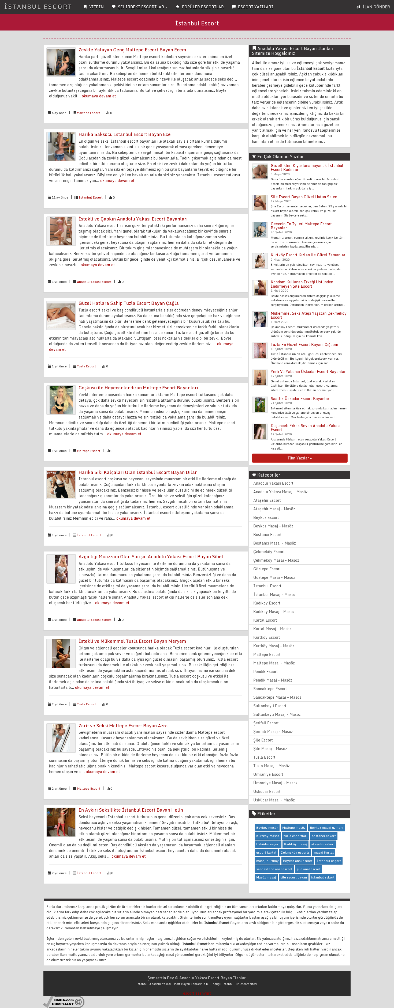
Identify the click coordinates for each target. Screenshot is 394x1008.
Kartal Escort (265, 620)
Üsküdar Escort (267, 791)
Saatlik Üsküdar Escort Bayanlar (300, 398)
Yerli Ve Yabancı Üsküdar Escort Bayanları (309, 371)
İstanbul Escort (91, 197)
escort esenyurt (197, 993)
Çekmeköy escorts (295, 852)
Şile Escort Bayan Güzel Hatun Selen (304, 197)
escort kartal (266, 852)
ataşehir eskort (323, 844)
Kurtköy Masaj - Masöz (273, 646)
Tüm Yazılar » (300, 458)
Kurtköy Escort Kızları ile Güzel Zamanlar (308, 255)
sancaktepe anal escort (274, 869)
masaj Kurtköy (267, 860)
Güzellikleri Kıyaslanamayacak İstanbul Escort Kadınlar (307, 167)
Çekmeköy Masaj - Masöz (276, 560)
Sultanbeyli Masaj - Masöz (277, 714)
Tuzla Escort (86, 366)
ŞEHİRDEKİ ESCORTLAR (141, 7)
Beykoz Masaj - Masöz (273, 526)
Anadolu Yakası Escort (94, 281)
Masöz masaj (266, 877)
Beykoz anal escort (298, 860)
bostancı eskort (324, 835)
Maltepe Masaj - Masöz (274, 663)
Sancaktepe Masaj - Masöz (277, 697)
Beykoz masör (267, 827)
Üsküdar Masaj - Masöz (274, 800)
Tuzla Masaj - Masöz (271, 766)
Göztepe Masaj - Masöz (274, 577)
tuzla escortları (295, 835)
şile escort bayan (293, 877)
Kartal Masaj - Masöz (272, 629)
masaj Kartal (324, 852)
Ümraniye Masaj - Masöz (275, 783)
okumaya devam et (99, 96)
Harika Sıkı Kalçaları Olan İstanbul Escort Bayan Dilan (138, 472)
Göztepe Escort (267, 569)
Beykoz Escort (266, 517)
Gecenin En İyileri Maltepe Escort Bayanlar (301, 226)
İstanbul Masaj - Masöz (274, 594)
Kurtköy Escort (266, 637)
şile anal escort (309, 869)
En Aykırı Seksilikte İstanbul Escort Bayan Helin (131, 809)
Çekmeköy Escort (269, 552)
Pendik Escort (265, 671)
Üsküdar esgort (268, 844)
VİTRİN (96, 7)
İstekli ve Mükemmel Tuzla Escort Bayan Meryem (132, 641)
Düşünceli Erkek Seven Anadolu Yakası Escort (305, 428)
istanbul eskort (322, 877)
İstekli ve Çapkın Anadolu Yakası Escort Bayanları (133, 218)
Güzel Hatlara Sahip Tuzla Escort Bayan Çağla (129, 303)
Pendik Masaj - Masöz (272, 680)
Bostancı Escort (267, 534)
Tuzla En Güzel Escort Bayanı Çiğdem (304, 344)
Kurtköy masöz (267, 835)
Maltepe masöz (294, 827)
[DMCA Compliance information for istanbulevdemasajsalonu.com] (63, 1002)
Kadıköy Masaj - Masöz (274, 611)
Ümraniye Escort (268, 774)
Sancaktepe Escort (270, 689)
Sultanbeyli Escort (270, 706)
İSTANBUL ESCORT (38, 6)
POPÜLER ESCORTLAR (202, 7)
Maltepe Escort (88, 112)
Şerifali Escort (266, 723)
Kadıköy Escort (266, 603)
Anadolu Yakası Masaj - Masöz (280, 492)
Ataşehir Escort (267, 500)
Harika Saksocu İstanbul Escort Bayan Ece (125, 134)
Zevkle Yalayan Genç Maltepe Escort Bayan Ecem (132, 49)
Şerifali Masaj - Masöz (273, 731)
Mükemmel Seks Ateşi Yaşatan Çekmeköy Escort (309, 315)
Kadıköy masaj (295, 844)
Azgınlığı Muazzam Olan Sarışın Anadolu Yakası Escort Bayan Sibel (151, 556)
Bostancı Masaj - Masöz (274, 543)
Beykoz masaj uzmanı (326, 827)
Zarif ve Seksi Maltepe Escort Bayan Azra (123, 725)
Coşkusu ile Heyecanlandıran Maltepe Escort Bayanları (138, 387)
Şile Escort (263, 740)
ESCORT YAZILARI (255, 7)
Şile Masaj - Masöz (270, 748)
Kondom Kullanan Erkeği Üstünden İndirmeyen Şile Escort (302, 284)
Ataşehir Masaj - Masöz (274, 509)
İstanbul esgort (329, 860)
